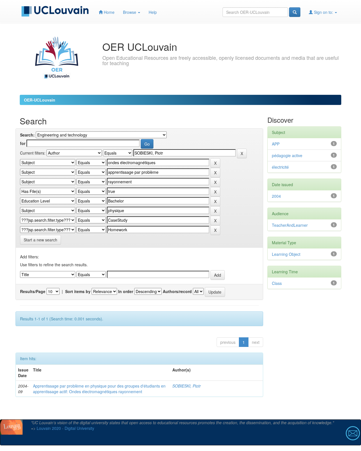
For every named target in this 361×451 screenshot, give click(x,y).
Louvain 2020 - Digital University (65, 428)
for (22, 143)
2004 (276, 196)
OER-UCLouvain (39, 100)
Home (109, 12)
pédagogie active (287, 155)
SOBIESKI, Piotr (186, 386)
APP (275, 144)
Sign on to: (323, 12)
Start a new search (40, 240)
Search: (27, 135)
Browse (130, 12)
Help (153, 12)
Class (277, 283)
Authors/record (177, 291)
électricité (280, 167)
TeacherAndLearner (290, 225)
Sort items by (78, 291)
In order (125, 291)
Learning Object (286, 254)
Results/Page (32, 291)
